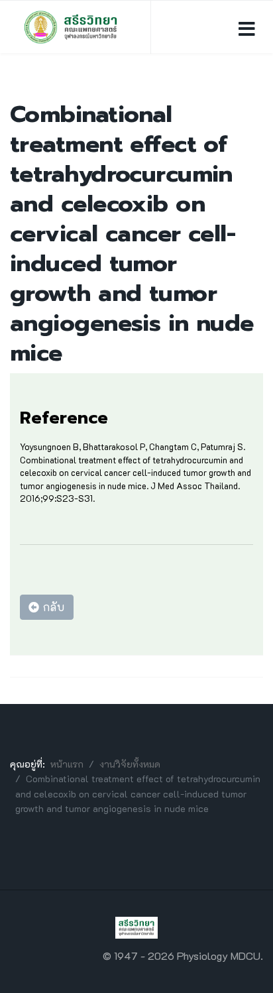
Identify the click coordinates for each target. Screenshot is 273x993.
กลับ (52, 607)
